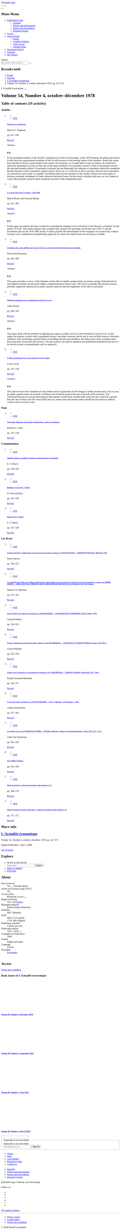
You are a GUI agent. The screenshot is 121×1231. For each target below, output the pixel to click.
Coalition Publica (21, 41)
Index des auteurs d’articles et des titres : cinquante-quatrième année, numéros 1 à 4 (37, 810)
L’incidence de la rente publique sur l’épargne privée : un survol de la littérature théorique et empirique (44, 248)
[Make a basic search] (2, 5)
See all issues (7, 850)
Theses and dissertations (24, 25)
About (16, 36)
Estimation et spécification (16, 124)
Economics (12, 952)
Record (10, 140)
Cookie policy (13, 1219)
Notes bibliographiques (15, 761)
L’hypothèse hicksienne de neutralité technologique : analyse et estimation (33, 422)
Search (4, 60)
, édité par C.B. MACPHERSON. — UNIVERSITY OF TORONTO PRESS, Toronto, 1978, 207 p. (57, 643)
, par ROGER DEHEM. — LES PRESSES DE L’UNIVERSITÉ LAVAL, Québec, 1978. (52, 613)
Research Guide (14, 1161)
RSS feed (11, 871)
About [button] (10, 36)
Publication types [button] (15, 20)
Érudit (16, 39)
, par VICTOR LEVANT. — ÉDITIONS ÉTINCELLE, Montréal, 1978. (57, 553)
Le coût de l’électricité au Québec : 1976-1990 (23, 192)
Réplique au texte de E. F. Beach (18, 487)
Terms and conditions (11, 970)
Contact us (12, 1164)
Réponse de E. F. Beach (15, 517)
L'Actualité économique (18, 80)
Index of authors (14, 868)
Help (9, 1156)
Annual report (19, 47)
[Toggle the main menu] (2, 8)
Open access (19, 44)
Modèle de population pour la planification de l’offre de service (29, 300)
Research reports (20, 31)
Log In (10, 33)
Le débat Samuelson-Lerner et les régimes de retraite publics (28, 358)
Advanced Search (15, 49)
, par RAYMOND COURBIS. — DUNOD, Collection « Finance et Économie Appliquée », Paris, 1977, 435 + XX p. (54, 731)
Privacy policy (14, 1217)
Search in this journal (17, 862)
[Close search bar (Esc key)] (5, 5)
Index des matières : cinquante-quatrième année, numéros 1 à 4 (29, 785)
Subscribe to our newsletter (16, 1143)
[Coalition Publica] (10, 1210)
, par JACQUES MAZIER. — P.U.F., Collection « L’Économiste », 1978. (43, 702)
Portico (19, 902)
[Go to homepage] (8, 2)
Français (11, 52)
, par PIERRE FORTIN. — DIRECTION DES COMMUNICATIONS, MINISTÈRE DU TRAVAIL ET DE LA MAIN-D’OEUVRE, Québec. (59, 583)
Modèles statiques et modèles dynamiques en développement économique (32, 458)
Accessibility (13, 1159)
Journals (17, 23)
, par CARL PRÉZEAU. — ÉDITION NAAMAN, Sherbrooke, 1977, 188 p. (53, 672)
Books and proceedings (24, 28)
